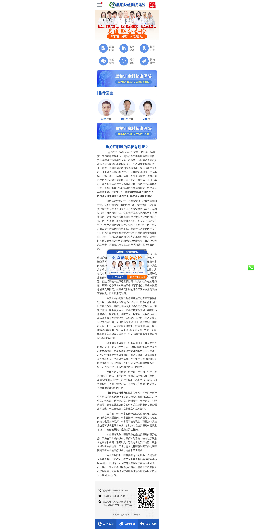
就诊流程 (132, 61)
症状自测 (111, 48)
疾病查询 (132, 48)
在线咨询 (111, 61)
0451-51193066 (120, 490)
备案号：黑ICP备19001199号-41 (127, 514)
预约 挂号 (152, 61)
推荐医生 (152, 48)
